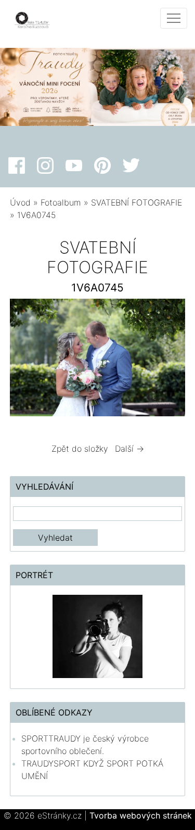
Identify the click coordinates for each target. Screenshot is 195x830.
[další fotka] (168, 360)
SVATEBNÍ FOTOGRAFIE (136, 202)
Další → (129, 448)
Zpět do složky (79, 448)
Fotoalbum (61, 202)
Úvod (20, 202)
